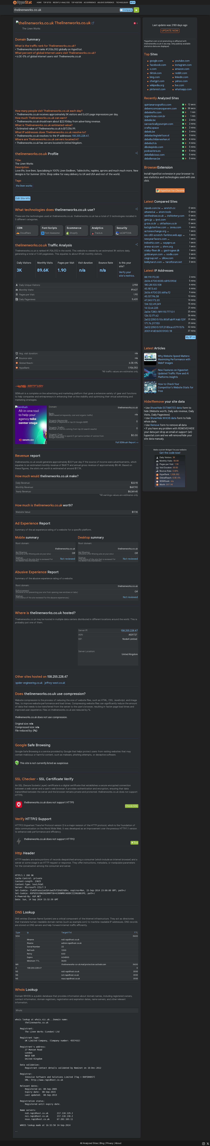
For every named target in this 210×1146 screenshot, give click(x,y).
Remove (154, 425)
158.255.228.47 (80, 135)
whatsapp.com (183, 89)
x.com (153, 69)
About (118, 1143)
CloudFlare (25, 233)
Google (32, 745)
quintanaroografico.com (157, 104)
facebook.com (158, 65)
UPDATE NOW (170, 30)
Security (122, 228)
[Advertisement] (76, 84)
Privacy (109, 1143)
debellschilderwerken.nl (157, 139)
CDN (19, 228)
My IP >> (190, 337)
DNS (25, 912)
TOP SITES (47, 2)
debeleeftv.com (152, 112)
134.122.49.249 (152, 304)
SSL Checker (44, 779)
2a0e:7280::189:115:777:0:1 (159, 311)
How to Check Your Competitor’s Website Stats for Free (175, 388)
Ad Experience (32, 523)
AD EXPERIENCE (90, 2)
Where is (45, 613)
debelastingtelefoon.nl (156, 135)
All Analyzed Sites (89, 1143)
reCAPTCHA (125, 233)
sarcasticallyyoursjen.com (158, 124)
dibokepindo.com (153, 147)
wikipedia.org (157, 85)
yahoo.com (181, 81)
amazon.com (182, 69)
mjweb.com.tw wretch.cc (159, 208)
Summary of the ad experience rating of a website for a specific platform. (53, 529)
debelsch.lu (150, 143)
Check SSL (131, 806)
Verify (33, 819)
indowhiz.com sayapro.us (159, 242)
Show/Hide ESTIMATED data (166, 407)
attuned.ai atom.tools (157, 212)
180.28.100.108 (152, 284)
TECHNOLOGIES (122, 2)
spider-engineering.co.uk (29, 682)
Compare (127, 10)
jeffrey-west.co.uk (55, 682)
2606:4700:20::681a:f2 (157, 292)
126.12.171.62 (151, 315)
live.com (179, 85)
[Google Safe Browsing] (17, 762)
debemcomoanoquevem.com (160, 108)
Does (50, 694)
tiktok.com (156, 73)
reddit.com (181, 73)
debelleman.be (152, 158)
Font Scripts (49, 228)
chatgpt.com (157, 81)
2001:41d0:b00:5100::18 (158, 331)
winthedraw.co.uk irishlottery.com (164, 215)
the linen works (24, 185)
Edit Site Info (23, 198)
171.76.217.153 (152, 323)
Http (25, 853)
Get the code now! (169, 452)
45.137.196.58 (151, 296)
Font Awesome (52, 233)
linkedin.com (181, 77)
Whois (26, 990)
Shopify (74, 233)
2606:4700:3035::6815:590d (160, 281)
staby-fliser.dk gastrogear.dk (161, 250)
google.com (156, 60)
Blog (102, 1143)
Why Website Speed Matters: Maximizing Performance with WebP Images (174, 360)
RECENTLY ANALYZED (61, 2)
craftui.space (151, 127)
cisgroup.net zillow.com (158, 258)
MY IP (132, 2)
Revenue (27, 456)
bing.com (155, 77)
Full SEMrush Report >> (127, 442)
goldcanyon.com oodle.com (161, 254)
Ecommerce (74, 228)
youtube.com (182, 60)
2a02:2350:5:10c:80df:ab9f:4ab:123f (165, 319)
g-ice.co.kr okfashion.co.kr (160, 223)
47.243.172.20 (152, 300)
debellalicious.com (154, 154)
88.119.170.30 (151, 277)
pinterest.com (157, 89)
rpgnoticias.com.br (154, 116)
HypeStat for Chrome (172, 190)
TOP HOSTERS (76, 2)
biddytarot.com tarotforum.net (163, 262)
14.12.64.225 (151, 308)
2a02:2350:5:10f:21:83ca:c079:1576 (164, 327)
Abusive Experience (37, 572)
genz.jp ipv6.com (155, 219)
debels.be (149, 131)
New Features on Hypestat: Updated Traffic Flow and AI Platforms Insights (173, 374)
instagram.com (183, 65)
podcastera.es (152, 151)
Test (135, 842)
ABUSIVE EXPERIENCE (105, 2)
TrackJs (98, 233)
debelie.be (150, 120)
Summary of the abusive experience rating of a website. (44, 578)
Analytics (97, 228)
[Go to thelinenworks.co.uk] (92, 23)
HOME (39, 2)
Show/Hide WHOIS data (163, 418)
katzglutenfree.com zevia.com (162, 227)
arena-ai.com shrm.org (158, 246)
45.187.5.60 (150, 288)
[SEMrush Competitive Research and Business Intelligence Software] (29, 386)
